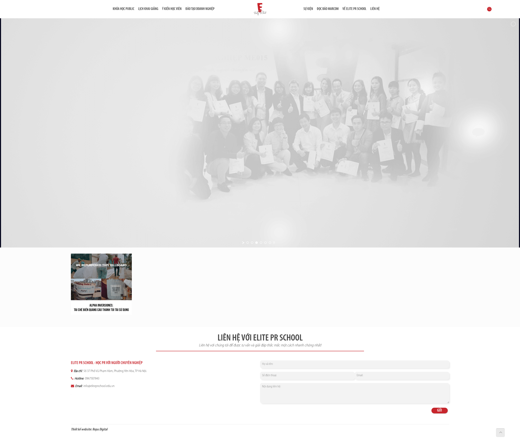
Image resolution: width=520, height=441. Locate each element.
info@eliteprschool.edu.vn (99, 386)
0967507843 (91, 378)
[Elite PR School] (260, 9)
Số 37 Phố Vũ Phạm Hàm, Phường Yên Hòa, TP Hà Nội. (115, 371)
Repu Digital (99, 429)
